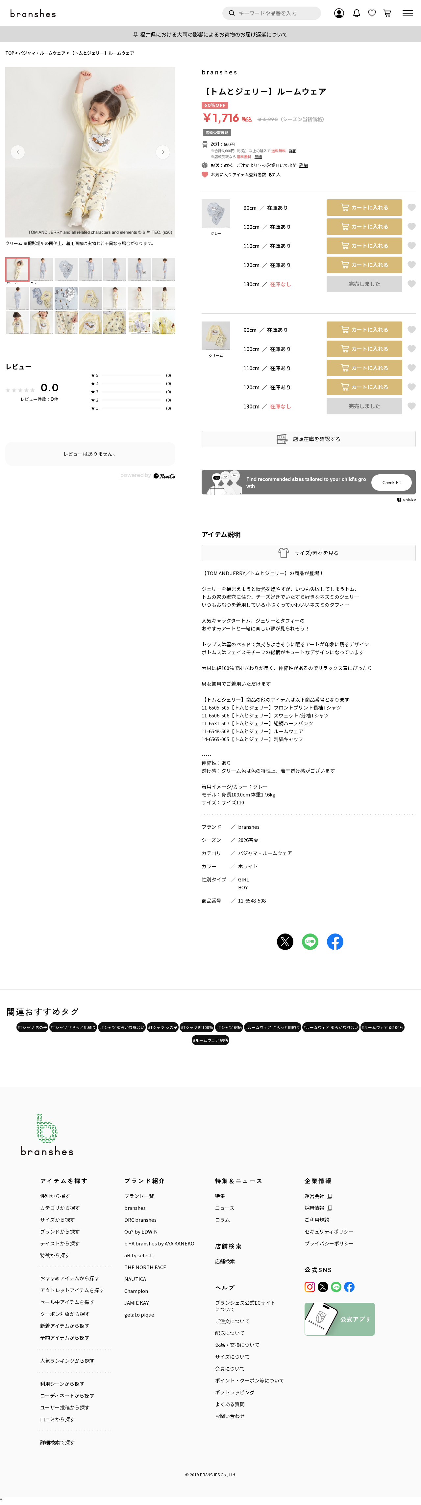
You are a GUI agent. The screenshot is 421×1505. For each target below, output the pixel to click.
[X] (323, 1287)
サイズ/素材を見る (316, 552)
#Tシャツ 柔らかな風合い (121, 1027)
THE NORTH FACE (145, 1267)
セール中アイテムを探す (67, 1302)
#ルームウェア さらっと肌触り (272, 1027)
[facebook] (349, 1287)
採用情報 (314, 1208)
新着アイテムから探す (64, 1326)
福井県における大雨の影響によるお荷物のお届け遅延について (213, 34)
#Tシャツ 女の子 (162, 1027)
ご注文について (232, 1321)
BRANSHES (210, 1474)
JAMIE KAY (136, 1302)
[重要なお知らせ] (356, 13)
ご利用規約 (317, 1219)
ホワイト (248, 866)
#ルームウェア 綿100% (382, 1027)
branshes (220, 72)
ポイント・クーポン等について (249, 1380)
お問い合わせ (230, 1416)
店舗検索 (225, 1261)
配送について (230, 1333)
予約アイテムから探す (64, 1337)
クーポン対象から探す (64, 1314)
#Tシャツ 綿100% (197, 1027)
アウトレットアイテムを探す (72, 1290)
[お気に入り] (372, 13)
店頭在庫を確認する (316, 439)
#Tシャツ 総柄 (229, 1027)
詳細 (292, 150)
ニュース (225, 1208)
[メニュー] (407, 13)
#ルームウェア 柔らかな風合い (331, 1027)
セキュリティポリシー (329, 1231)
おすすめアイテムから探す (69, 1278)
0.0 (49, 387)
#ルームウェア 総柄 (210, 1040)
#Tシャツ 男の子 (32, 1027)
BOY (243, 887)
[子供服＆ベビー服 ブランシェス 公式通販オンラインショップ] (34, 13)
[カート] (387, 13)
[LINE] (336, 1287)
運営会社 (314, 1196)
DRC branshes (140, 1219)
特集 (220, 1196)
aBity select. (138, 1255)
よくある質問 (230, 1404)
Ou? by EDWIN (141, 1231)
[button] (18, 152)
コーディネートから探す (67, 1395)
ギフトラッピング (235, 1392)
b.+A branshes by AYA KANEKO (159, 1243)
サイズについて (232, 1356)
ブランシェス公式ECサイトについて (245, 1306)
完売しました (364, 283)
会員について (230, 1368)
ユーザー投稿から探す (64, 1407)
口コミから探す (57, 1419)
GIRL (243, 879)
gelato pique (139, 1314)
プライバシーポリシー (329, 1243)
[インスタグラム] (310, 1287)
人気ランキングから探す (67, 1360)
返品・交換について (237, 1345)
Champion (136, 1291)
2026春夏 (248, 839)
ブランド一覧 (139, 1196)
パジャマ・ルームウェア (265, 853)
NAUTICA (135, 1279)
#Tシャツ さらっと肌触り (73, 1027)
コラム (222, 1219)
